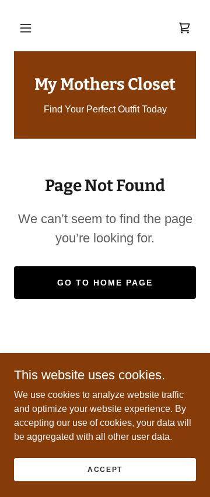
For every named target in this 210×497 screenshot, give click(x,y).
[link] (184, 28)
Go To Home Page (105, 282)
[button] (25, 28)
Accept (105, 469)
